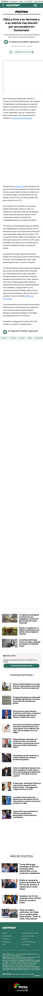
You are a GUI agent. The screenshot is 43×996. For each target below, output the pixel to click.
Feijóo (21, 1)
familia (4, 338)
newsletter (6, 942)
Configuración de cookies (30, 933)
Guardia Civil (19, 186)
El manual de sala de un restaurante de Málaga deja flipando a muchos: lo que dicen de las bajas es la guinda (26, 700)
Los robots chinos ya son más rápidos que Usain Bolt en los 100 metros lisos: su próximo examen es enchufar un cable (26, 800)
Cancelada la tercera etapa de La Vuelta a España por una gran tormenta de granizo (26, 757)
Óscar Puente (28, 1)
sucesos (13, 338)
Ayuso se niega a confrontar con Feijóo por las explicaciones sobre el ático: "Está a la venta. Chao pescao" (29, 914)
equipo (4, 933)
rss (3, 945)
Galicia (22, 338)
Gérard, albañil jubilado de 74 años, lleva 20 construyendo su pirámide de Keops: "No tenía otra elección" (26, 686)
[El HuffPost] (13, 5)
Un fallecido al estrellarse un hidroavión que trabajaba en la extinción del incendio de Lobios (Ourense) (29, 619)
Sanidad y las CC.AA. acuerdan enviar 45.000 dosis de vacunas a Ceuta (30, 899)
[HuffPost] (9, 927)
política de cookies (28, 936)
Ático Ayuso (13, 1)
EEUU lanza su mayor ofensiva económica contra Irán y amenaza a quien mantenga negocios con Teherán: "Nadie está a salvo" (27, 714)
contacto (5, 939)
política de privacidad (29, 942)
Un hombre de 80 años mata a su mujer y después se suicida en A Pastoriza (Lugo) (29, 643)
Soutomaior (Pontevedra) (22, 118)
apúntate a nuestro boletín (21, 666)
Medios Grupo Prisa (21, 990)
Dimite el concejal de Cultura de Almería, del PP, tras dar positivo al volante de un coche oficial (29, 884)
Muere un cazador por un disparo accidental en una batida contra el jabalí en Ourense (29, 631)
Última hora (35, 5)
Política (21, 12)
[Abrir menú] (3, 5)
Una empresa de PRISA (21, 985)
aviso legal (25, 939)
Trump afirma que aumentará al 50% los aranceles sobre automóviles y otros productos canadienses (25, 814)
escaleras (39, 338)
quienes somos (7, 936)
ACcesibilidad (26, 945)
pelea (30, 338)
